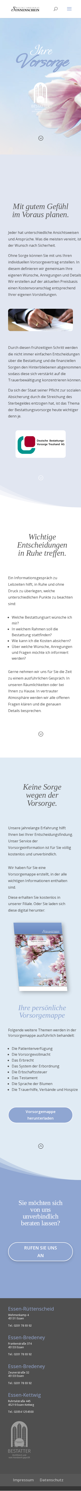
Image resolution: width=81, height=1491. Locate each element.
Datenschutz (51, 1479)
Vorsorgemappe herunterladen (41, 1115)
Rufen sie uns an (40, 1251)
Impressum (23, 1479)
